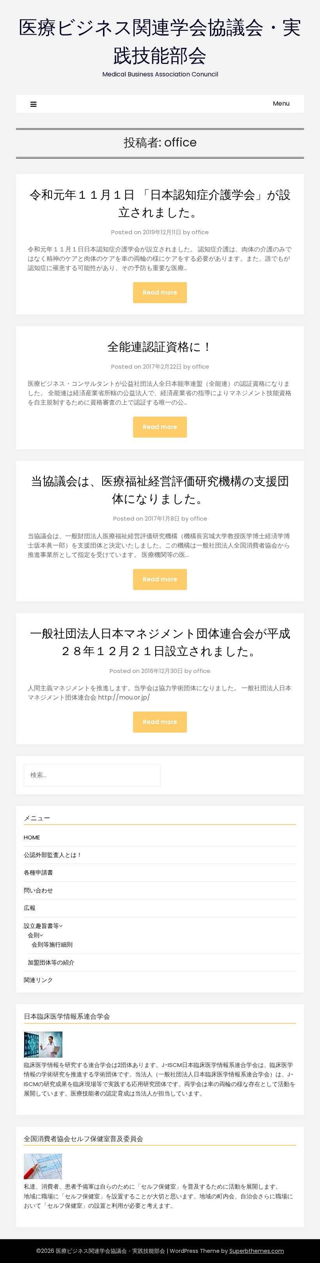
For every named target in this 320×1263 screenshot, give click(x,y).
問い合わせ (38, 890)
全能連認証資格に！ (160, 346)
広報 (30, 908)
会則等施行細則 (52, 944)
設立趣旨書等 (41, 926)
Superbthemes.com (256, 1251)
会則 (33, 935)
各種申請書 (38, 872)
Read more (160, 292)
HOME (32, 837)
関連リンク (38, 980)
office (200, 232)
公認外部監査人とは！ (53, 855)
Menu (281, 103)
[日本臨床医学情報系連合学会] (43, 1055)
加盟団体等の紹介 (51, 962)
